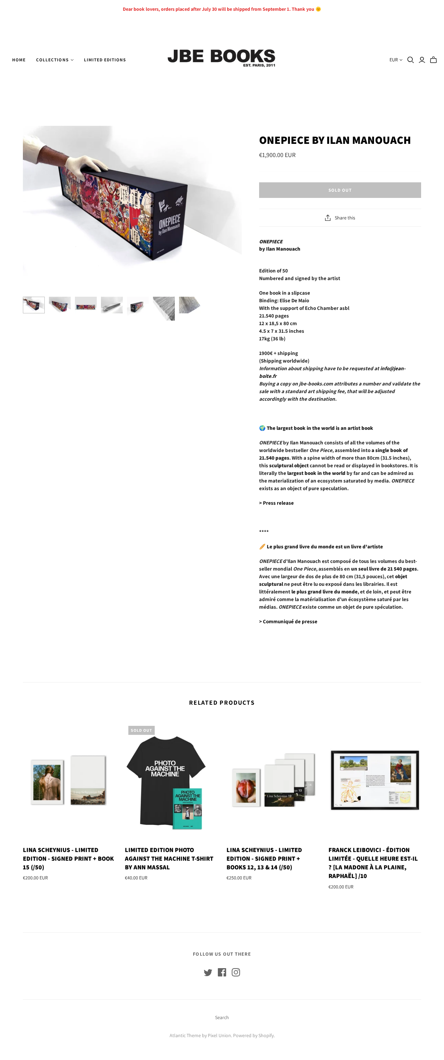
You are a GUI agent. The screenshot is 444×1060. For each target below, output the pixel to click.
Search (222, 1017)
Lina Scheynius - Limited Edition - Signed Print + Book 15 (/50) (68, 858)
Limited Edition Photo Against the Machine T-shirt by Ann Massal (169, 858)
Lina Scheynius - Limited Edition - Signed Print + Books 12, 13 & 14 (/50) (264, 858)
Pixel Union (219, 1035)
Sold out (340, 190)
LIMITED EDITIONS (105, 60)
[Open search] (410, 60)
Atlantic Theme (185, 1035)
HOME (19, 60)
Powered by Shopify (253, 1035)
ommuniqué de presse (288, 621)
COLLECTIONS (52, 60)
